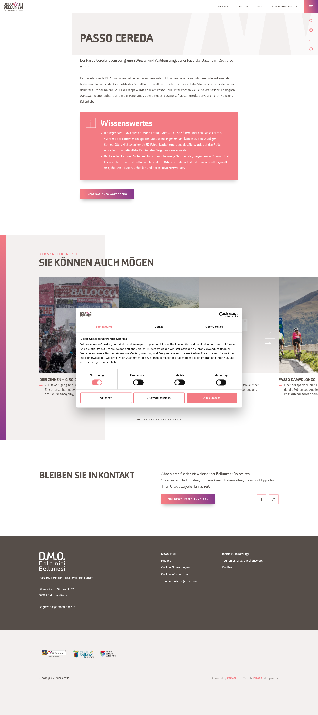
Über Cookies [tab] (214, 326)
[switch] (138, 382)
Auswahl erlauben (159, 397)
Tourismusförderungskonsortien (243, 561)
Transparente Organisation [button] (179, 581)
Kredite (227, 567)
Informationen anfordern (106, 194)
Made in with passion (261, 678)
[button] (13, 6)
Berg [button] (260, 7)
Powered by (225, 678)
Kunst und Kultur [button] (284, 7)
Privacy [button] (166, 561)
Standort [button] (243, 7)
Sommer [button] (223, 7)
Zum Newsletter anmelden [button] (188, 499)
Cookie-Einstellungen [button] (175, 567)
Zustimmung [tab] (104, 326)
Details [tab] (159, 326)
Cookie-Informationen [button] (175, 574)
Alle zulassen (211, 397)
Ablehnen (106, 397)
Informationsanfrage (235, 554)
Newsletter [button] (168, 554)
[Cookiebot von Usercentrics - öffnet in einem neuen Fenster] (222, 314)
